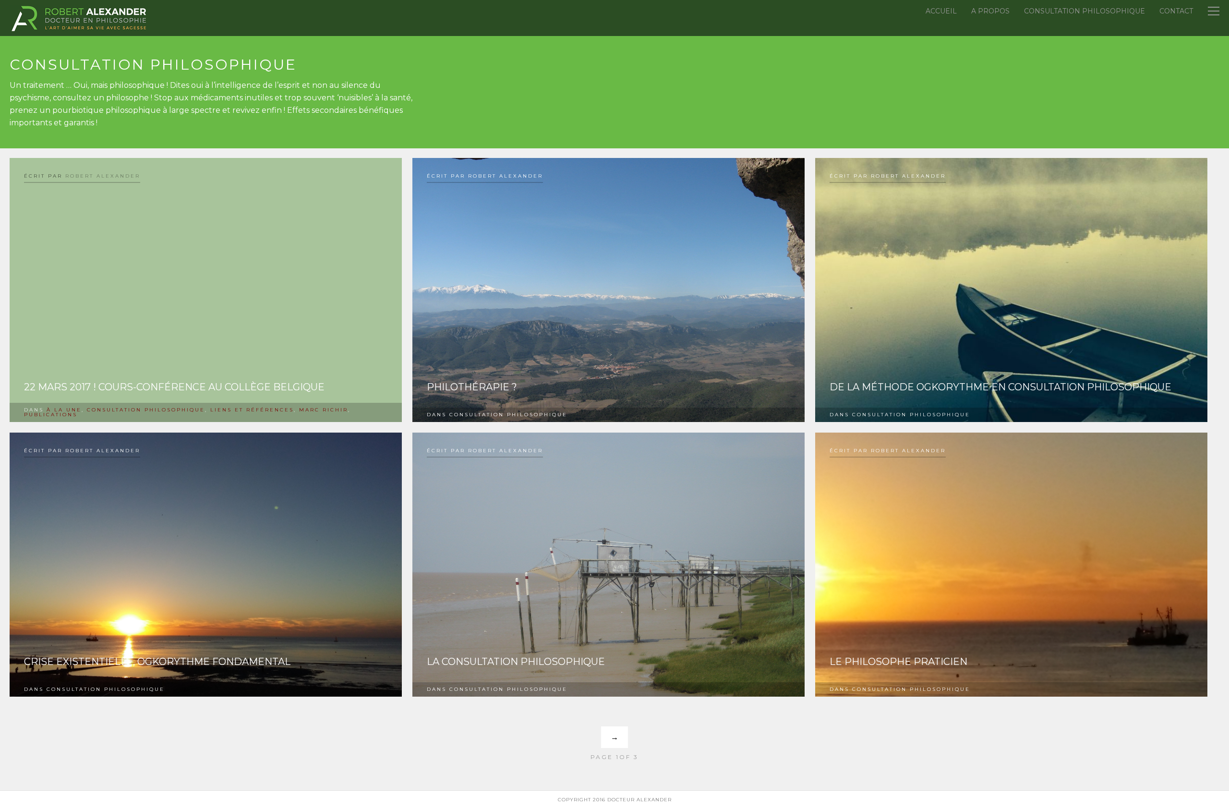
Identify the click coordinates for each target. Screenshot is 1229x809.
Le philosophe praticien (898, 661)
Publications (50, 414)
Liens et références (252, 410)
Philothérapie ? (472, 387)
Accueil (941, 11)
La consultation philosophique (516, 661)
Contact (1176, 11)
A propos (990, 11)
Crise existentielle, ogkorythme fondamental (157, 661)
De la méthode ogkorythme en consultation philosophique (1000, 387)
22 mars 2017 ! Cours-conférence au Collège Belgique (174, 387)
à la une (64, 410)
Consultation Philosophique (1084, 11)
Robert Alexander (102, 176)
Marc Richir (323, 410)
